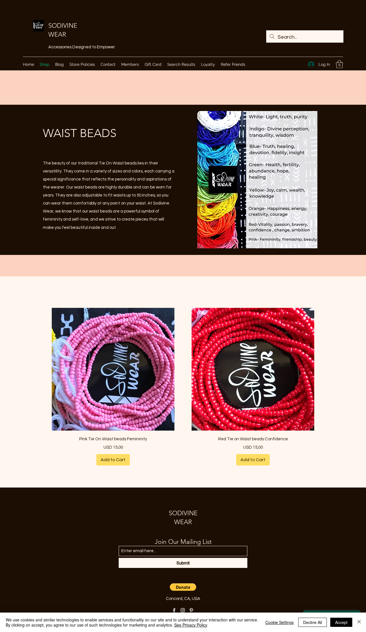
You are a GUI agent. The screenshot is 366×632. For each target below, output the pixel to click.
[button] (339, 64)
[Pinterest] (191, 610)
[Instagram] (183, 610)
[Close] (359, 622)
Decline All (312, 622)
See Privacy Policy (190, 625)
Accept (341, 622)
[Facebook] (174, 610)
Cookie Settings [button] (279, 622)
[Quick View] (113, 369)
